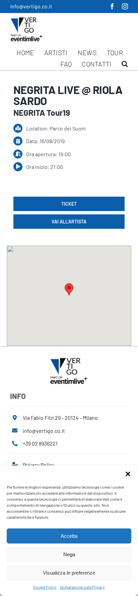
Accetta (69, 536)
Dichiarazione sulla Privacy (82, 587)
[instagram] (125, 6)
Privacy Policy (38, 465)
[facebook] (112, 6)
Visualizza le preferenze (69, 573)
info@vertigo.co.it (31, 6)
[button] (128, 474)
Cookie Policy (45, 587)
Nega (69, 554)
